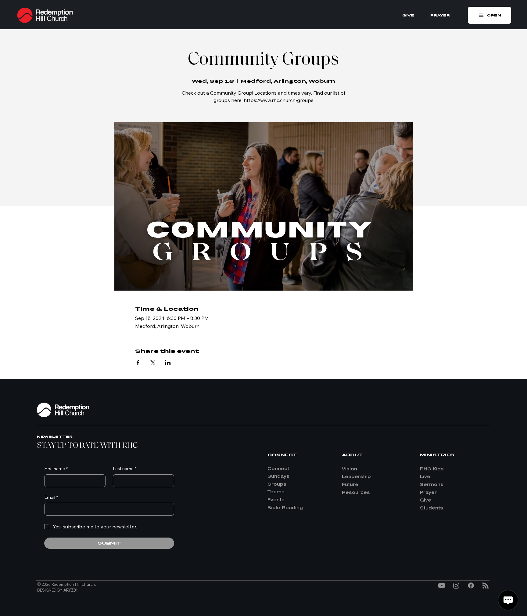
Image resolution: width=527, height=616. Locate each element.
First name (56, 468)
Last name (124, 468)
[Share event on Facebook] (138, 362)
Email (51, 497)
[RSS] (485, 585)
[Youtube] (442, 585)
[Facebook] (471, 585)
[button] (489, 15)
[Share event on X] (153, 362)
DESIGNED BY (57, 590)
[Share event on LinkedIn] (168, 362)
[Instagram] (456, 585)
